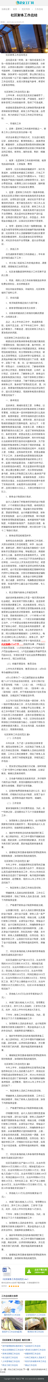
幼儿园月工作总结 (10, 1358)
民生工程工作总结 (10, 1365)
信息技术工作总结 (32, 1346)
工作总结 (39, 9)
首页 (15, 9)
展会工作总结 (31, 1365)
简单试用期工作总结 (11, 1354)
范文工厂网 (20, 1379)
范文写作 (26, 9)
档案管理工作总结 (32, 1354)
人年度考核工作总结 (11, 1361)
